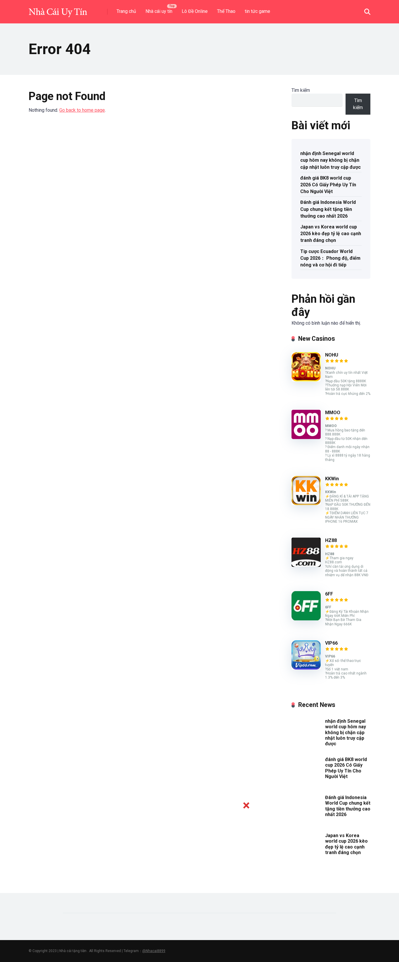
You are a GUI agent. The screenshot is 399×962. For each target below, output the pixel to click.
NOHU (331, 355)
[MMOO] (306, 437)
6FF (329, 594)
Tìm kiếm (301, 90)
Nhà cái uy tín (158, 11)
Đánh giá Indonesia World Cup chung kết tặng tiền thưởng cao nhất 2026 (328, 208)
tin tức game (257, 11)
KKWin (332, 478)
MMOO (332, 412)
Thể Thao (226, 11)
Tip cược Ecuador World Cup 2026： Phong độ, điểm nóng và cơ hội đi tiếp (330, 258)
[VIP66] (306, 668)
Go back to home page (82, 110)
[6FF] (306, 619)
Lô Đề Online (195, 11)
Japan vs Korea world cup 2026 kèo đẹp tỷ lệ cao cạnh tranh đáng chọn (330, 233)
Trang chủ (126, 11)
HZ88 (331, 540)
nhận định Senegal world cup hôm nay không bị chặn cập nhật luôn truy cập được (330, 160)
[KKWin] (306, 503)
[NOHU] (306, 380)
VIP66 (331, 643)
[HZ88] (306, 565)
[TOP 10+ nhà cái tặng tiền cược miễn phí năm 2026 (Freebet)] (58, 9)
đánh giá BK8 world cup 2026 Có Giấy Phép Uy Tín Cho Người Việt (328, 184)
